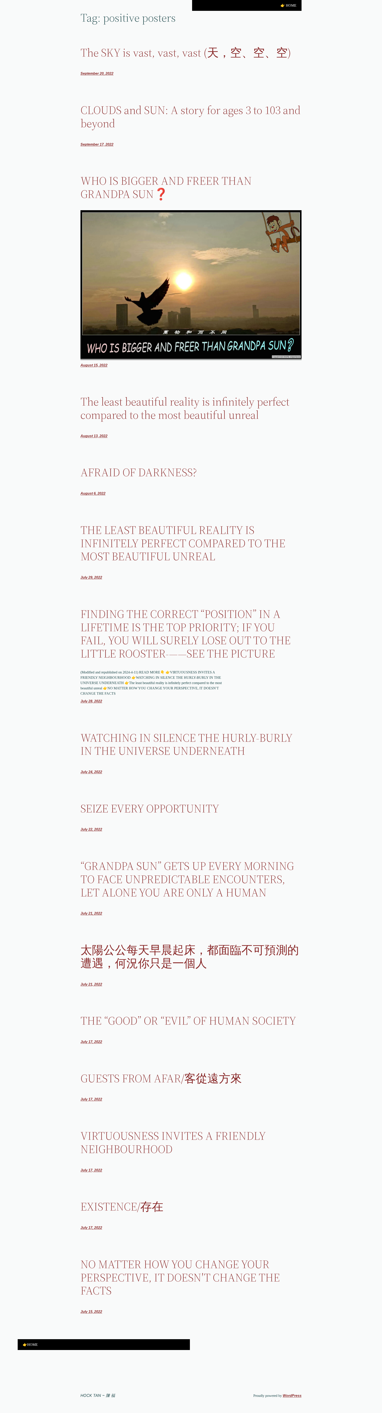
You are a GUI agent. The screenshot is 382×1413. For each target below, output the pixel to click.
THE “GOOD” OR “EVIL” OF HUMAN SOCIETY (188, 1020)
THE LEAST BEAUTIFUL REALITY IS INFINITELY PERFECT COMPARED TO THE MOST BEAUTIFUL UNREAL (182, 543)
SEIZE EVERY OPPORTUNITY (149, 808)
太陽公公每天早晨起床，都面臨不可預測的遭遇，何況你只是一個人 (189, 956)
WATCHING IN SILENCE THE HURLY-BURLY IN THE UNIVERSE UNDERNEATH (186, 744)
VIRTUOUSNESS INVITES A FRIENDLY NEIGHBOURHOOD (172, 1142)
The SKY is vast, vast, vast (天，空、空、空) (185, 52)
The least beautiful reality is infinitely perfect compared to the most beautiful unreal (184, 408)
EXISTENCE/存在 (121, 1206)
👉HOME (30, 1344)
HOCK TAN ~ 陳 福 (97, 1395)
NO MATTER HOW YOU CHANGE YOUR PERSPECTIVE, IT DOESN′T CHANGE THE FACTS (180, 1277)
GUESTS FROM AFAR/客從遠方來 (161, 1078)
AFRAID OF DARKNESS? (138, 472)
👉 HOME (288, 5)
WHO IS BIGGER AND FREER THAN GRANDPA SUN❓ (166, 187)
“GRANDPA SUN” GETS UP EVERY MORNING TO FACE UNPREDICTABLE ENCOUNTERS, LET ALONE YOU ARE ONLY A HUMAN (187, 879)
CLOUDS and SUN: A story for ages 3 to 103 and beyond (190, 116)
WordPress (292, 1396)
